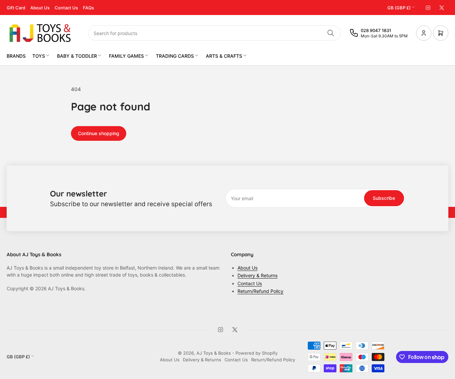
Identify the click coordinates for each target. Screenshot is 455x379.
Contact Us (66, 7)
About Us (40, 7)
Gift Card (16, 7)
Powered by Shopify (256, 353)
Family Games (126, 56)
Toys (38, 56)
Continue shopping (98, 133)
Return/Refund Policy (260, 291)
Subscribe (384, 198)
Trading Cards (175, 56)
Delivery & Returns (257, 275)
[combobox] (214, 33)
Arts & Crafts (224, 56)
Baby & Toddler (77, 56)
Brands (16, 56)
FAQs (88, 7)
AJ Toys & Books (214, 353)
